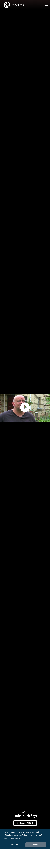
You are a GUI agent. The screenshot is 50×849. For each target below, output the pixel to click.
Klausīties (25, 823)
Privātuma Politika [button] (12, 838)
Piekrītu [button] (36, 845)
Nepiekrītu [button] (14, 845)
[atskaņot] (25, 407)
